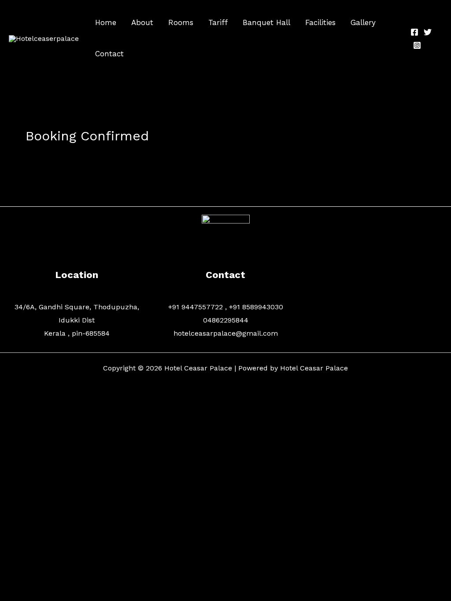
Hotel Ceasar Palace (314, 368)
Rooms (180, 22)
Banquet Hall (266, 22)
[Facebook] (414, 32)
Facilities (320, 22)
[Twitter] (428, 32)
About (142, 22)
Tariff (218, 22)
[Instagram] (417, 45)
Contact (109, 53)
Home (105, 22)
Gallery (363, 22)
